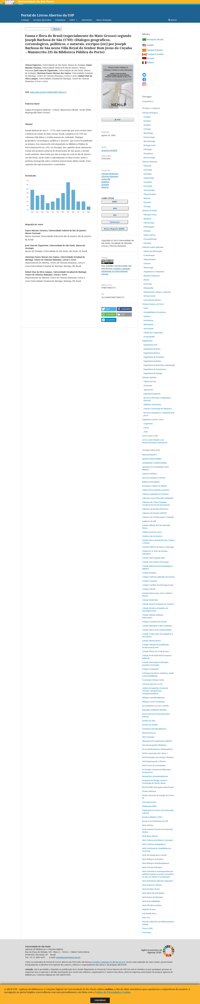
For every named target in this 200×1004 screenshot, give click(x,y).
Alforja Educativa (149, 454)
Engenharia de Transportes (155, 369)
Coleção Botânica (149, 573)
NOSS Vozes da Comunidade (154, 765)
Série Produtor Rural (151, 889)
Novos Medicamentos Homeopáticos (157, 749)
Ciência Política (150, 194)
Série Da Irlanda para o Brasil (154, 855)
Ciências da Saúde (149, 210)
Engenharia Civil (150, 345)
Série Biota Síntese (150, 836)
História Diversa (149, 733)
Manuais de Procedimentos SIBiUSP (157, 741)
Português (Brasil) (154, 39)
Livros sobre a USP (150, 436)
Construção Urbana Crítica (153, 680)
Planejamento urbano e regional (157, 292)
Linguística (148, 423)
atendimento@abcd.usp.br (68, 957)
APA (115, 208)
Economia (148, 284)
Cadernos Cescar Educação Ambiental (157, 498)
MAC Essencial (148, 737)
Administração (150, 259)
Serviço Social (149, 296)
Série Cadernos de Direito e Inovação (157, 840)
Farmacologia (149, 137)
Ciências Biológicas (109, 173)
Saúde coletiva (150, 235)
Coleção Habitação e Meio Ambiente (157, 625)
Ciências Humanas (109, 176)
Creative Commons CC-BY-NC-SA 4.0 (108, 962)
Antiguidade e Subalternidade (154, 463)
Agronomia (148, 389)
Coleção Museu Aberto (151, 640)
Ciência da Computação (153, 332)
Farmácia (147, 243)
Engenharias (147, 340)
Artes (146, 431)
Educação (147, 165)
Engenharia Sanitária (152, 361)
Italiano (150, 62)
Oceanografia (149, 336)
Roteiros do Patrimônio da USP (155, 821)
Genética (147, 125)
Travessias (146, 932)
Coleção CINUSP (149, 589)
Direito (146, 279)
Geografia (105, 179)
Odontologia (149, 222)
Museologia (148, 267)
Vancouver (115, 222)
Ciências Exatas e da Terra (153, 304)
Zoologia (105, 184)
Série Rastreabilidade (151, 901)
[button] (108, 309)
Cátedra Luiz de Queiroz (152, 536)
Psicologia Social (149, 802)
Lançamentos (147, 101)
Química (147, 316)
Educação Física (150, 214)
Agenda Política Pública (152, 458)
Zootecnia (148, 385)
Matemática (148, 324)
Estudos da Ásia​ (148, 720)
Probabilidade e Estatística (155, 312)
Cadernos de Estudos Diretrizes (155, 509)
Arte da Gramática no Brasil (153, 477)
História (105, 187)
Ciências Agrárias (149, 377)
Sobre (73, 20)
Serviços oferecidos (42, 20)
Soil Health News (149, 913)
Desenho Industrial (151, 275)
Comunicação (149, 255)
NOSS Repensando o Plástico (154, 761)
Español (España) (154, 50)
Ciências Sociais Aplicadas (153, 247)
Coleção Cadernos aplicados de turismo (158, 577)
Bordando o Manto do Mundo (154, 486)
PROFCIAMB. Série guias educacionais (158, 787)
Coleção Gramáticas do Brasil (154, 621)
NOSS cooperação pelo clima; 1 (155, 753)
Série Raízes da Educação (152, 897)
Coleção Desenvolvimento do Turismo (158, 604)
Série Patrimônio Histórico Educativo (157, 881)
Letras (146, 427)
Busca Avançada (103, 20)
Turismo (147, 263)
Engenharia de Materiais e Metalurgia (159, 365)
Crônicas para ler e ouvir (152, 684)
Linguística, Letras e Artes (153, 419)
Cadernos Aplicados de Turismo (155, 494)
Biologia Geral (149, 145)
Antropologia (149, 190)
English (150, 45)
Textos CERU (147, 928)
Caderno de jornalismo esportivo (156, 490)
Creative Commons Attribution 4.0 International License (115, 271)
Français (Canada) (155, 54)
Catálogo (25, 20)
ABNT (114, 202)
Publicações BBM (149, 806)
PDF (119, 119)
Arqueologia (149, 178)
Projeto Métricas (149, 791)
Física (146, 308)
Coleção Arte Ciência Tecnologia (155, 562)
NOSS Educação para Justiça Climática (157, 757)
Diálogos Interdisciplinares (153, 697)
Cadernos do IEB (149, 521)
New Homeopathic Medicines (154, 745)
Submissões (87, 20)
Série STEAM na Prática (151, 905)
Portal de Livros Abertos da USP (47, 15)
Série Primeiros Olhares (152, 885)
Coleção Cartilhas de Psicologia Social (157, 585)
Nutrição (147, 231)
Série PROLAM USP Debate (153, 893)
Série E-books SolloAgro (152, 867)
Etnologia (148, 174)
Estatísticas (60, 20)
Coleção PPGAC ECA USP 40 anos (155, 651)
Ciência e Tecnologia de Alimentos (158, 408)
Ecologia (147, 117)
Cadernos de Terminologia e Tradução (158, 517)
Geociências (148, 320)
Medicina (147, 218)
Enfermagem (149, 227)
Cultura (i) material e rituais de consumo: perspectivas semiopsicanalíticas (155, 691)
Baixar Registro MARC (114, 229)
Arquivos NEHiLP (109, 150)
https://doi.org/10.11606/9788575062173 (48, 92)
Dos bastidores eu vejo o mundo (155, 705)
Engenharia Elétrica (152, 353)
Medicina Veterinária (152, 404)
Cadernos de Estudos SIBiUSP (154, 513)
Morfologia (148, 133)
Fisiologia (148, 149)
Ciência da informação (153, 251)
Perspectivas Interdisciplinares (155, 776)
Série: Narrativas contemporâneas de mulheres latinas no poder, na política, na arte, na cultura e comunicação (158, 874)
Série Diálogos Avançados (152, 859)
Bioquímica (148, 153)
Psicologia (148, 186)
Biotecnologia (149, 157)
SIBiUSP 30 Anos (149, 909)
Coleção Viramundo (150, 669)
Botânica (105, 181)
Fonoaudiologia (150, 239)
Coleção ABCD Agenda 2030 (153, 558)
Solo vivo (146, 917)
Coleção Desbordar (150, 600)
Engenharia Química (152, 349)
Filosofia (147, 202)
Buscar (173, 20)
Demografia (148, 288)
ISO (114, 215)
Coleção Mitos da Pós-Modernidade (157, 630)
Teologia (147, 206)
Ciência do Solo (150, 381)
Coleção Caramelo (149, 581)
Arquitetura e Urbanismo (154, 271)
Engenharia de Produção (154, 357)
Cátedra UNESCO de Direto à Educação (158, 547)
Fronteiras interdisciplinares (154, 729)
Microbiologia (149, 141)
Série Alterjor (147, 825)
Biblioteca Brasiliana (150, 482)
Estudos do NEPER (150, 724)
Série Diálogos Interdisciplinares (155, 863)
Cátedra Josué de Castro (152, 532)
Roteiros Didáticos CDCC (152, 817)
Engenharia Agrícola (152, 393)
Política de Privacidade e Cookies (112, 992)
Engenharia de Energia (153, 373)
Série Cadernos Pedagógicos (153, 844)
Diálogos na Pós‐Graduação (153, 701)
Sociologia (148, 170)
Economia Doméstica (152, 300)
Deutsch (150, 58)
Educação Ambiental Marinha (154, 710)
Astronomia (148, 328)
